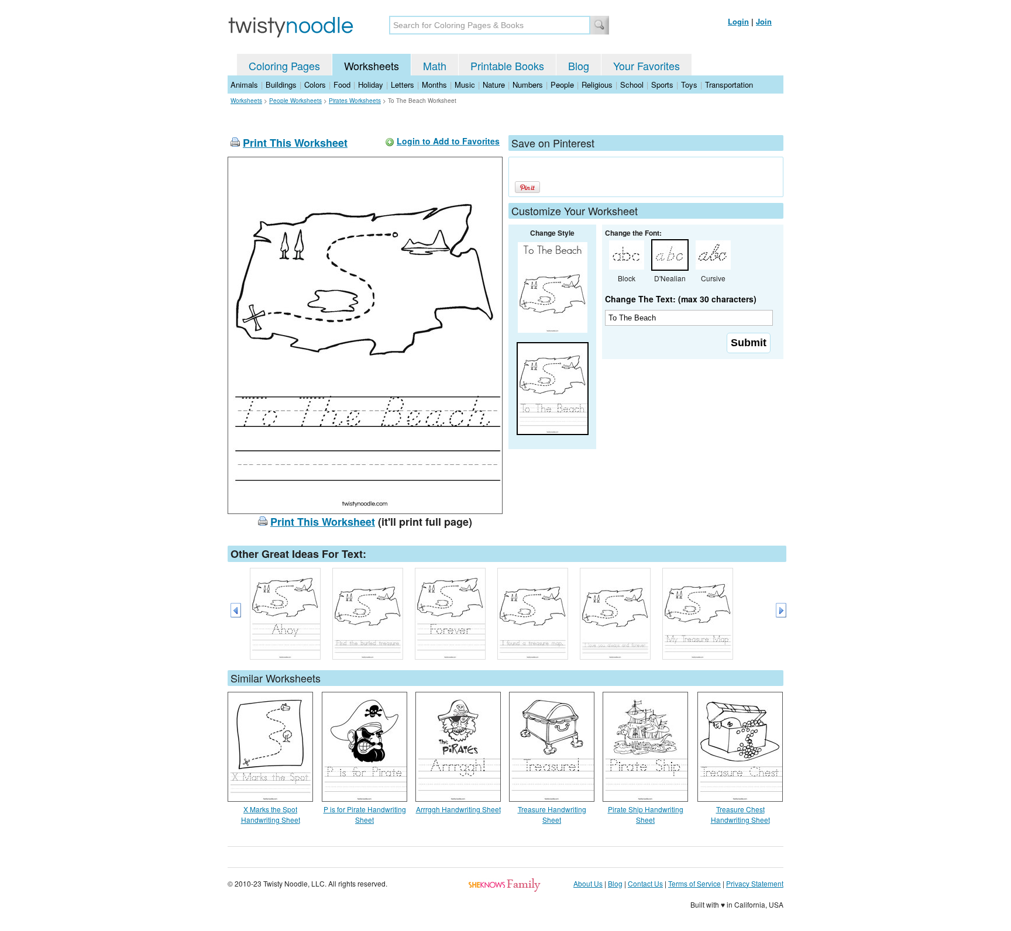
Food (341, 84)
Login (738, 21)
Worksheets (371, 65)
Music (465, 84)
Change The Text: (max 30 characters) (680, 299)
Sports (662, 84)
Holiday (370, 84)
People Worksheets (295, 100)
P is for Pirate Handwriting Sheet (365, 814)
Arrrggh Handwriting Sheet (458, 809)
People (562, 84)
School (632, 84)
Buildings (281, 84)
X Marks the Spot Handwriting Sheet (270, 814)
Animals (244, 84)
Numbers (528, 84)
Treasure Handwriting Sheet (552, 814)
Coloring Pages (284, 65)
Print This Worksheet (295, 142)
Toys (689, 84)
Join (764, 21)
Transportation (729, 84)
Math (434, 65)
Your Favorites (646, 65)
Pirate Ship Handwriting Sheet (645, 814)
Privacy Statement (754, 883)
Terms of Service (694, 883)
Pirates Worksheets (355, 100)
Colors (315, 84)
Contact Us (645, 883)
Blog (578, 65)
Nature (494, 84)
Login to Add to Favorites (448, 141)
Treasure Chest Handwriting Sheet (740, 814)
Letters (402, 84)
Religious (597, 84)
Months (434, 84)
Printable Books (507, 65)
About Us (588, 883)
